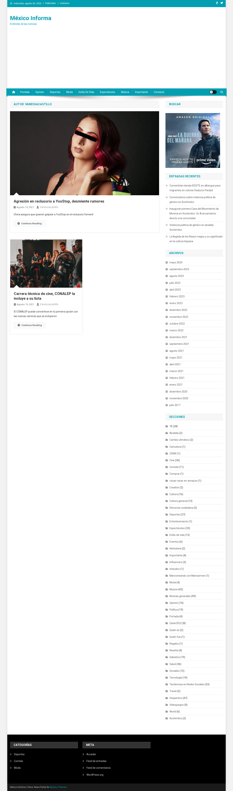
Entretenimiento (178, 521)
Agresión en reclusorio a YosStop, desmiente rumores (59, 201)
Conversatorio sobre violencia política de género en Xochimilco (192, 199)
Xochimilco (175, 718)
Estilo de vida (86, 92)
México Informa (30, 18)
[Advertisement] (116, 61)
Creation (174, 487)
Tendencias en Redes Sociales (186, 684)
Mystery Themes (58, 787)
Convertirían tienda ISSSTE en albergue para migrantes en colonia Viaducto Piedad (194, 188)
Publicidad (50, 3)
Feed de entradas (96, 761)
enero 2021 (176, 384)
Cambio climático (179, 439)
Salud (172, 664)
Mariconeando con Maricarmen (187, 575)
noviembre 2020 (178, 398)
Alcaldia (174, 433)
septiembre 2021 (179, 343)
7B (171, 426)
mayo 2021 (175, 357)
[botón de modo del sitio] (213, 92)
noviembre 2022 (178, 316)
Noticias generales (180, 596)
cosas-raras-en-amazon (183, 480)
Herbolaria (175, 548)
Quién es (174, 630)
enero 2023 (176, 303)
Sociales (174, 670)
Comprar (174, 473)
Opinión (39, 92)
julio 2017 (174, 405)
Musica (173, 589)
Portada (24, 92)
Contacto (64, 3)
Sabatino (174, 657)
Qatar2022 (175, 623)
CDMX (173, 453)
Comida (173, 467)
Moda (69, 92)
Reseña (173, 650)
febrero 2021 (177, 377)
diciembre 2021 (178, 337)
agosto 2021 (176, 350)
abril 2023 (175, 289)
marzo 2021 (176, 371)
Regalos (174, 643)
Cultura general (178, 501)
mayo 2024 (175, 262)
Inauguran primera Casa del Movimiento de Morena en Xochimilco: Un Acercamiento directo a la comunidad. (194, 213)
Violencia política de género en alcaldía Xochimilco (191, 227)
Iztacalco (174, 568)
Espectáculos (107, 92)
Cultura (173, 494)
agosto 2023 (176, 276)
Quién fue (175, 636)
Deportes (55, 92)
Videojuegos (176, 704)
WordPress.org (94, 774)
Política (173, 609)
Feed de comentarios (98, 767)
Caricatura (175, 446)
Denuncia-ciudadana (181, 507)
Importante (141, 92)
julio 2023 (174, 282)
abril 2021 (175, 364)
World (172, 711)
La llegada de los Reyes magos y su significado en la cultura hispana (196, 239)
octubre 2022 (177, 323)
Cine (172, 460)
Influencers (175, 562)
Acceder (91, 754)
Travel (173, 691)
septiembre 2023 (179, 269)
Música (125, 92)
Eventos (174, 541)
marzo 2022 (176, 330)
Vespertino (175, 698)
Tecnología (175, 677)
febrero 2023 (177, 296)
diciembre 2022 (178, 309)
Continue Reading (31, 223)
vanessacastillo (49, 207)
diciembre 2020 (178, 391)
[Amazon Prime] (192, 140)
